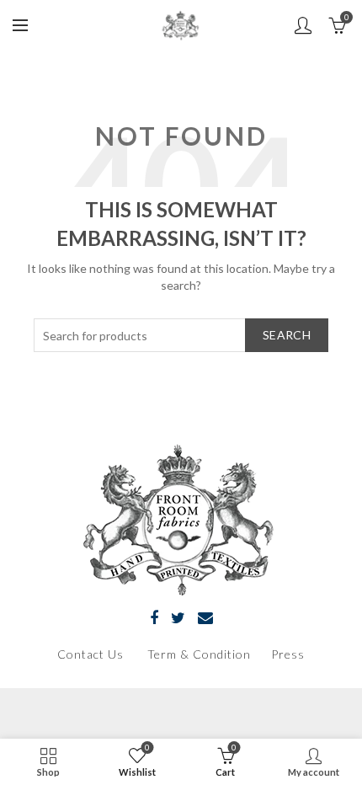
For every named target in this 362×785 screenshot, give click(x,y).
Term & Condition (200, 654)
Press (288, 654)
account (303, 25)
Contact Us (90, 654)
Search (287, 335)
